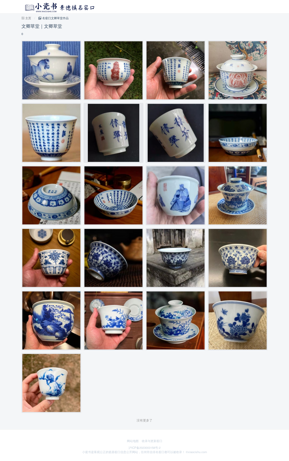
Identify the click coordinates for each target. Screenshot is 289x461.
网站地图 (133, 441)
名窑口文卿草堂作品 (55, 18)
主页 (28, 18)
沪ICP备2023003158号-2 (144, 447)
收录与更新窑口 (152, 441)
